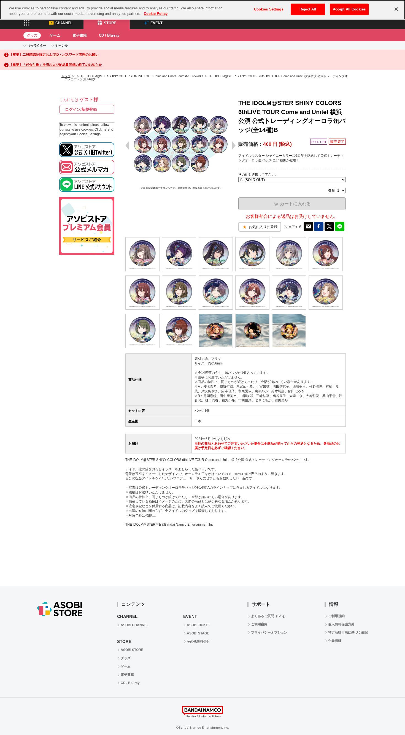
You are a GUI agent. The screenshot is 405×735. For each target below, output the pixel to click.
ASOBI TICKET (198, 625)
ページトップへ (387, 717)
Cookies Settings (269, 9)
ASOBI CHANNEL (134, 625)
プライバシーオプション (269, 632)
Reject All (307, 9)
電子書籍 (79, 35)
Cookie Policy (156, 14)
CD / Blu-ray (109, 35)
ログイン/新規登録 (81, 109)
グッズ (32, 35)
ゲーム (55, 35)
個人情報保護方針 (341, 624)
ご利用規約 (336, 616)
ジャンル (62, 45)
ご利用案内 (259, 624)
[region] (202, 10)
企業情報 (334, 641)
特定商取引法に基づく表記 (348, 632)
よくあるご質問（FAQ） (269, 616)
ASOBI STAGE (198, 633)
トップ (66, 76)
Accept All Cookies (349, 9)
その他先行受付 (198, 642)
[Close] (396, 9)
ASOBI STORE (132, 650)
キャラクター (37, 45)
